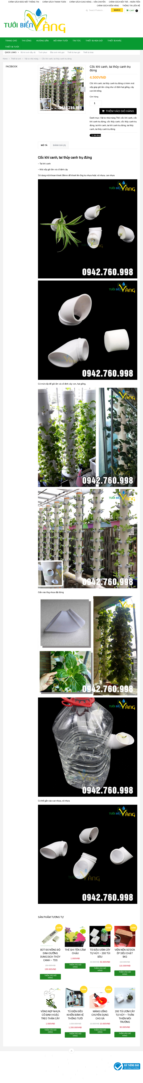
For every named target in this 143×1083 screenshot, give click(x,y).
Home (5, 59)
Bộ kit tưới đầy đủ (28, 52)
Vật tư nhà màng (31, 59)
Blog (49, 1056)
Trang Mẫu (77, 1078)
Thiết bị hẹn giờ (94, 41)
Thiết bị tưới (12, 47)
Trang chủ (11, 41)
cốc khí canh (126, 118)
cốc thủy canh (113, 121)
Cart (133, 10)
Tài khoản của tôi (55, 1074)
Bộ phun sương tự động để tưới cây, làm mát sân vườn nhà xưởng (81, 1056)
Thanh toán (69, 1074)
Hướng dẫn (42, 41)
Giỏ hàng (51, 1071)
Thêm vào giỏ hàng (120, 111)
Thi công (26, 41)
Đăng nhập (103, 1067)
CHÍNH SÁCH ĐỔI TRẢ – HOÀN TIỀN (124, 2)
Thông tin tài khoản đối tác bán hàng (54, 1078)
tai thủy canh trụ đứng (105, 129)
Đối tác (42, 1071)
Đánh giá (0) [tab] (59, 145)
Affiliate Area (38, 1056)
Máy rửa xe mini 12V (67, 1071)
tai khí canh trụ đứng (116, 125)
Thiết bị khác (114, 41)
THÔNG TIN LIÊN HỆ (131, 6)
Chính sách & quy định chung (54, 1059)
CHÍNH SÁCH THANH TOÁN (54, 2)
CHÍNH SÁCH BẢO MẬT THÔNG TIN (23, 2)
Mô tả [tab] (44, 145)
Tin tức (77, 41)
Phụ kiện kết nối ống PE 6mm (91, 1071)
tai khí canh (101, 125)
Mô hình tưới (60, 41)
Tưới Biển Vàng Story (94, 1078)
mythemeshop (17, 1067)
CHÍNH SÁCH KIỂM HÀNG (108, 6)
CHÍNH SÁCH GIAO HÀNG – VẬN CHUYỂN (87, 2)
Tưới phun (43, 52)
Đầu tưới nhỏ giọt (57, 52)
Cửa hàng (92, 1067)
